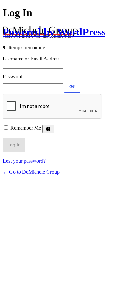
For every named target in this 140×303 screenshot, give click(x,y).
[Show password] (72, 86)
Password (12, 76)
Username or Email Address (31, 58)
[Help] (48, 129)
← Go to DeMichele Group (31, 172)
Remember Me (25, 128)
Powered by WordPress (54, 32)
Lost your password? (24, 161)
